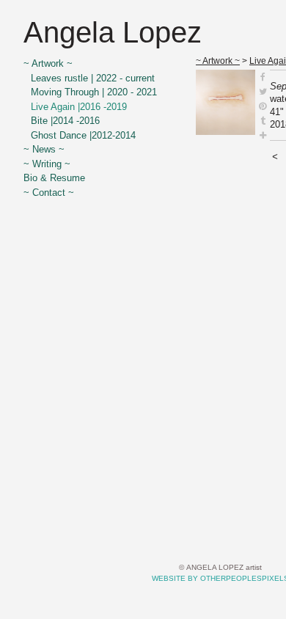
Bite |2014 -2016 (65, 120)
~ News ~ (44, 149)
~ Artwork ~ (48, 63)
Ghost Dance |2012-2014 (83, 135)
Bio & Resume (54, 177)
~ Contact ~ (48, 192)
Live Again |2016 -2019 (79, 106)
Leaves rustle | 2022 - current (93, 78)
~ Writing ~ (46, 163)
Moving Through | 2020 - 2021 (94, 92)
